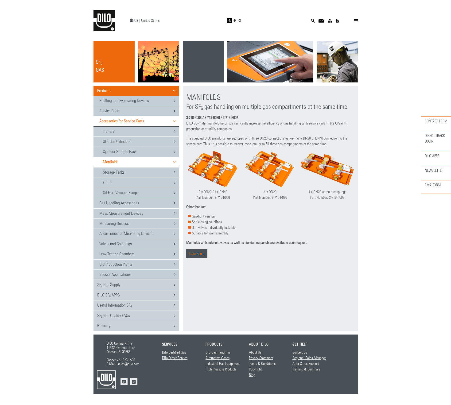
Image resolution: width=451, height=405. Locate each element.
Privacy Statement (261, 358)
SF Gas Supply (109, 285)
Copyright (255, 369)
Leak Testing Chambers (117, 254)
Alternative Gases (217, 358)
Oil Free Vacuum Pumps (121, 193)
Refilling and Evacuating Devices (124, 101)
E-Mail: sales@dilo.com (123, 364)
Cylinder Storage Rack (119, 152)
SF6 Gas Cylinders (116, 142)
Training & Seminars (306, 369)
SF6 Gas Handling (218, 352)
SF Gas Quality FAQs (113, 316)
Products (103, 91)
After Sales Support (305, 364)
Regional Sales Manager (309, 358)
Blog (252, 375)
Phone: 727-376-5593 (121, 360)
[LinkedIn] (133, 381)
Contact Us (299, 352)
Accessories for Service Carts (121, 121)
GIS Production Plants (115, 264)
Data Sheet (196, 254)
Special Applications (115, 275)
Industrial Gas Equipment (223, 364)
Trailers (108, 131)
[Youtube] (124, 381)
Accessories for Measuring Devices (126, 234)
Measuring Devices (114, 224)
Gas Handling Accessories (119, 203)
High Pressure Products (221, 369)
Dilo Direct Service (174, 358)
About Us (255, 352)
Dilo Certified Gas (174, 352)
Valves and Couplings (115, 244)
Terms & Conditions (262, 364)
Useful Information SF (114, 305)
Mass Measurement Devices (121, 213)
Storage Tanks (113, 172)
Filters (107, 183)
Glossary (103, 326)
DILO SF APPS (108, 295)
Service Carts (109, 111)
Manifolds (110, 162)
